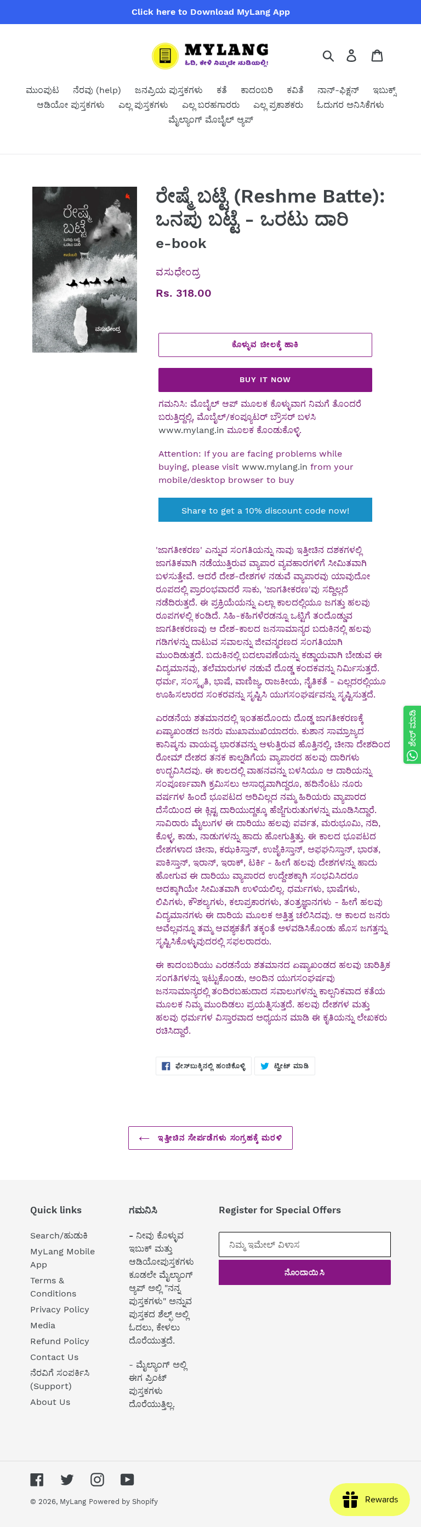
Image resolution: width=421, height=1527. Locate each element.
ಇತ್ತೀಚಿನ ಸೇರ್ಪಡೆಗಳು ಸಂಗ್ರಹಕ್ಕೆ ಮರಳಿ (218, 1137)
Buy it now (265, 379)
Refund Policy (59, 1341)
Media (42, 1325)
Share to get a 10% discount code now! (265, 510)
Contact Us (54, 1357)
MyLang (73, 1501)
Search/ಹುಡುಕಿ (59, 1235)
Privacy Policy (59, 1309)
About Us (50, 1402)
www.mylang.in (191, 430)
